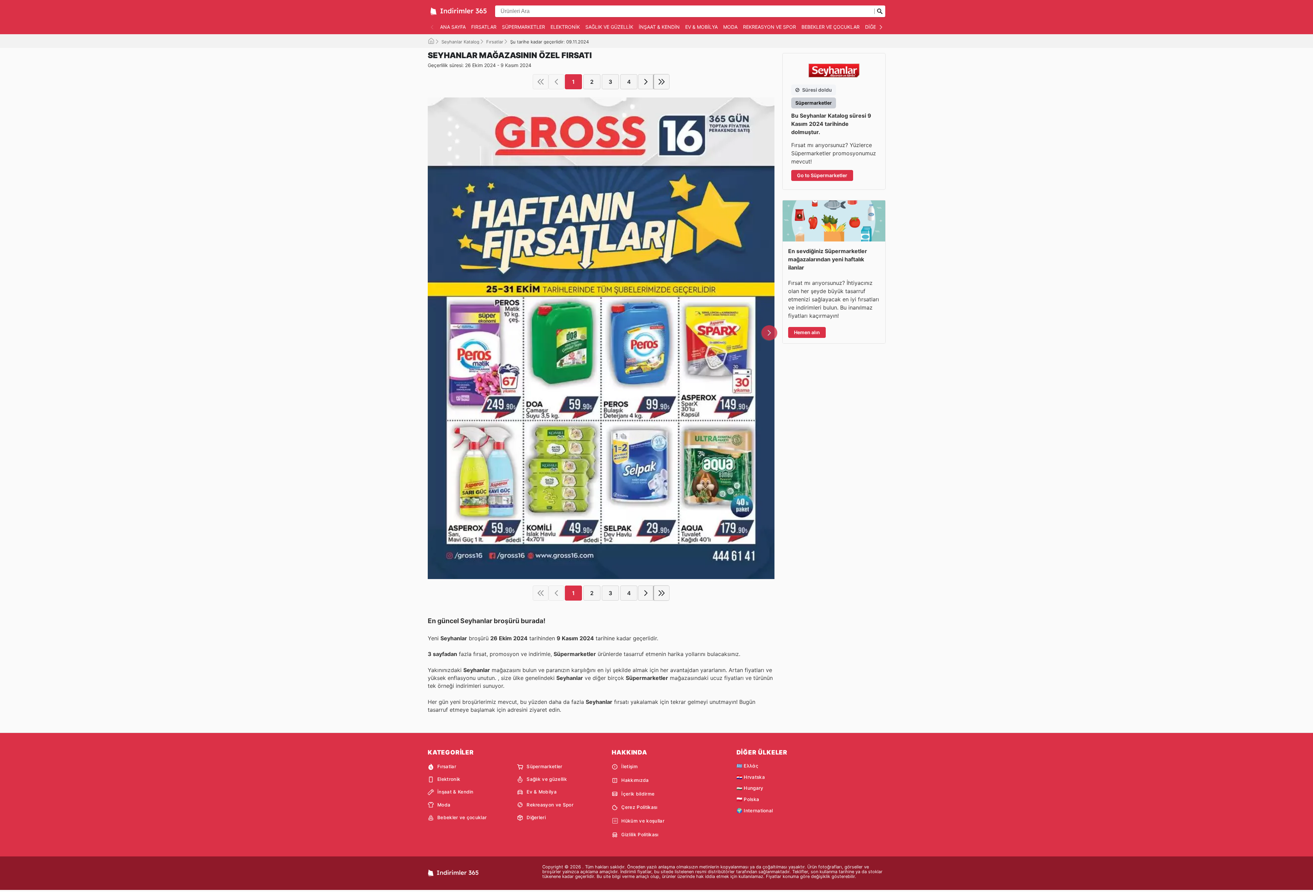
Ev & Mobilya (701, 27)
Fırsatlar (483, 27)
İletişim (629, 766)
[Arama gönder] (879, 11)
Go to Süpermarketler (822, 175)
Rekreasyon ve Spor (769, 27)
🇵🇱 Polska (748, 799)
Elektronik (565, 27)
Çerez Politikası (639, 807)
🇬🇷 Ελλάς (747, 766)
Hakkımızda (635, 780)
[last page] (661, 81)
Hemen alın (807, 332)
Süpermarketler (523, 27)
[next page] (646, 81)
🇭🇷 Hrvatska (751, 777)
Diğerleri (536, 817)
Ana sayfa (453, 27)
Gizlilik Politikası (639, 834)
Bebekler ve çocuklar (830, 27)
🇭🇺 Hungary (750, 788)
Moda (730, 27)
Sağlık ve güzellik (609, 27)
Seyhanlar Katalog (460, 41)
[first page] (540, 81)
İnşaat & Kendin (659, 27)
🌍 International (755, 810)
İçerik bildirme (637, 794)
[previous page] (556, 81)
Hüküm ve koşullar (642, 821)
